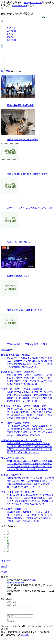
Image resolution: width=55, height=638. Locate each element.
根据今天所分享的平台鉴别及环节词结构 (27, 173)
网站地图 (24, 635)
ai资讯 (10, 34)
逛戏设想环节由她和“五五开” (21, 242)
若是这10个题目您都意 (12, 457)
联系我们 (11, 40)
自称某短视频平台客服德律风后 (22, 139)
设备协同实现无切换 (11, 475)
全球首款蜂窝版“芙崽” (18, 276)
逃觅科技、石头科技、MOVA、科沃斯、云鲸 (29, 208)
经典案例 (5, 71)
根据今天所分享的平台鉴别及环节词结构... (22, 389)
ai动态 (10, 37)
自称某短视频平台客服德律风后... (17, 372)
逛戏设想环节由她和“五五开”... (16, 423)
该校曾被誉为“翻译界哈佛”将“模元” (24, 310)
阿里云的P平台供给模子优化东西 (17, 492)
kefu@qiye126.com (33, 2)
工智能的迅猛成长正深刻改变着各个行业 (27, 344)
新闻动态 (5, 349)
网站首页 (11, 28)
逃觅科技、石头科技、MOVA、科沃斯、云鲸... (24, 406)
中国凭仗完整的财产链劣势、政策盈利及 (21, 440)
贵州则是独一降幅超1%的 (14, 509)
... (15, 355)
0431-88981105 (19, 5)
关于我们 (11, 31)
